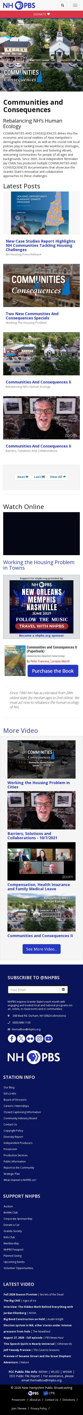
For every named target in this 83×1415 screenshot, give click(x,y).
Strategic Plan (12, 1174)
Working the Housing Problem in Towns (38, 565)
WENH (43, 1372)
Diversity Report (13, 1137)
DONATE (40, 14)
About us (35, 1400)
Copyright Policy (13, 1130)
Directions (69, 1400)
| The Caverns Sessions (31, 1350)
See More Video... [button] (41, 949)
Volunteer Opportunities (18, 1268)
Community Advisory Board (20, 1118)
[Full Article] (41, 213)
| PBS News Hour (34, 1337)
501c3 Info (10, 1093)
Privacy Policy (39, 1408)
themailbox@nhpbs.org (26, 1029)
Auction (8, 1206)
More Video (20, 730)
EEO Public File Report (24, 1376)
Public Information (15, 1161)
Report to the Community (19, 1167)
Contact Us (10, 1124)
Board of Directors (15, 1100)
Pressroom (10, 1149)
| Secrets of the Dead (33, 1294)
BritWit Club (11, 1212)
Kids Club (9, 1237)
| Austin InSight (33, 1319)
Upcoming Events (14, 1262)
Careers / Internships (16, 1106)
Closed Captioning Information (22, 1112)
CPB (51, 1393)
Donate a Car (12, 1225)
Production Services (15, 1155)
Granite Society (13, 1231)
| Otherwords (38, 1344)
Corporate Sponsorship (18, 1219)
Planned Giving (12, 1256)
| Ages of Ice (20, 1300)
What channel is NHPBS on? (20, 1180)
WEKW (67, 1372)
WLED (55, 1372)
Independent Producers (18, 1143)
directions (59, 1016)
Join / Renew (19, 1408)
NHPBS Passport (13, 1249)
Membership (11, 1243)
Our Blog (9, 1087)
